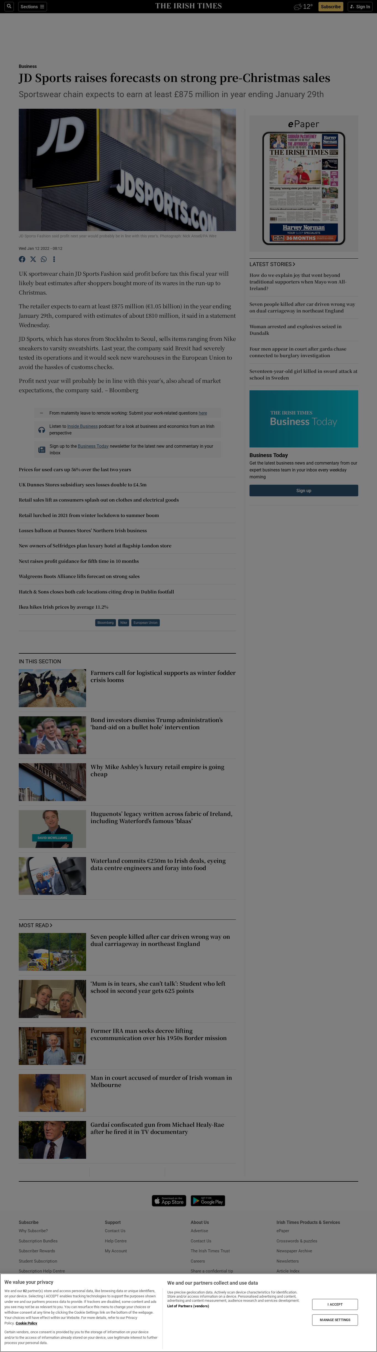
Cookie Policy (26, 1323)
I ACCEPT (335, 1304)
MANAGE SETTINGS (335, 1320)
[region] (188, 1312)
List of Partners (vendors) (188, 1306)
